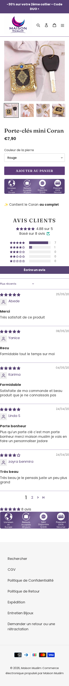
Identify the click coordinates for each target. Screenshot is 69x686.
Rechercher (17, 558)
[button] (17, 242)
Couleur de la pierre (19, 150)
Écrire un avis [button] (34, 270)
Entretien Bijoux (20, 613)
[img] (10, 294)
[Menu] (62, 24)
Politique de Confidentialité (30, 580)
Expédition (16, 602)
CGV (12, 569)
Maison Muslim (31, 668)
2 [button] (32, 497)
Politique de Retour (24, 591)
